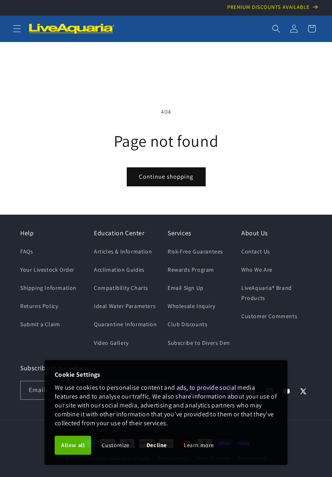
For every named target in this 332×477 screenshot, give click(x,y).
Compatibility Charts (121, 287)
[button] (17, 29)
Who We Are (256, 269)
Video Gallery (111, 342)
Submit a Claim (40, 324)
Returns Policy (39, 306)
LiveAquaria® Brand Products (266, 293)
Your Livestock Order (47, 269)
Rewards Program (191, 269)
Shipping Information (48, 287)
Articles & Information (123, 251)
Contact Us (255, 251)
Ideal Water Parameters (124, 306)
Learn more (199, 445)
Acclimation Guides (119, 269)
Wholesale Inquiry (191, 306)
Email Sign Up (186, 287)
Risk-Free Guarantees (195, 251)
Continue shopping (166, 176)
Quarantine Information (125, 324)
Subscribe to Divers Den (199, 342)
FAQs (26, 251)
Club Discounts (187, 324)
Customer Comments (269, 316)
